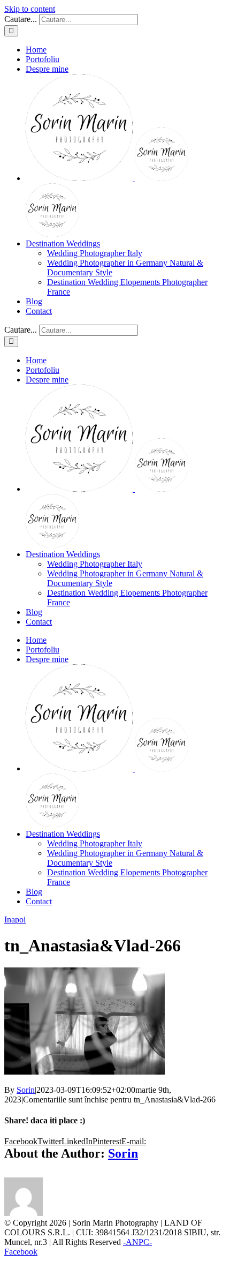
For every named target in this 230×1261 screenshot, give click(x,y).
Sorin (26, 1089)
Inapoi (15, 919)
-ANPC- (137, 1242)
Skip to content (29, 8)
